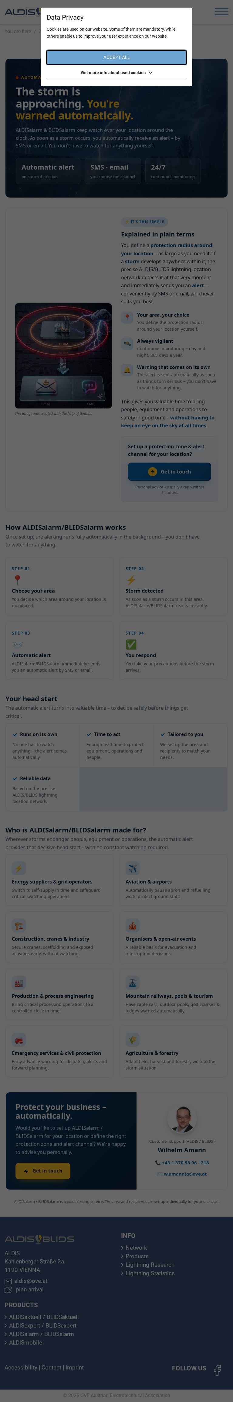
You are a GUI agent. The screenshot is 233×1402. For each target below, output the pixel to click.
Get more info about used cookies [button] (113, 72)
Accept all (116, 57)
